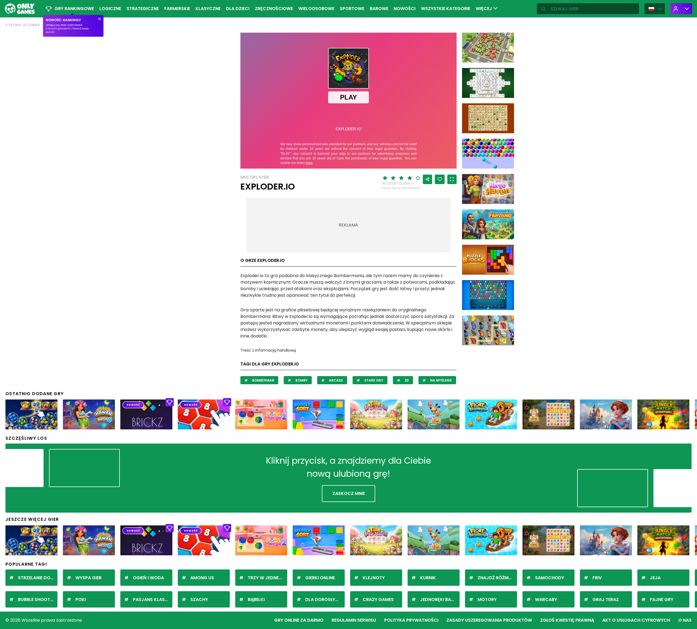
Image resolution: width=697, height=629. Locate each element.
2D (406, 380)
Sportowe (352, 8)
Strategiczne (143, 8)
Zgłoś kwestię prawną (567, 620)
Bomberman (262, 380)
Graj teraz (605, 599)
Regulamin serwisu (354, 620)
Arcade (335, 380)
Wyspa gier (88, 578)
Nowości (404, 8)
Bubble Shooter (36, 599)
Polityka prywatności (411, 620)
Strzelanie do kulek (37, 578)
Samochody (549, 578)
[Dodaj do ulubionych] (440, 179)
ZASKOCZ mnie (348, 493)
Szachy (199, 599)
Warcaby (546, 599)
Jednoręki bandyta (440, 599)
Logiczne (110, 8)
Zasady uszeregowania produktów (489, 620)
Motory (487, 599)
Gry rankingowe (74, 8)
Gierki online (320, 578)
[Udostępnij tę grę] (427, 179)
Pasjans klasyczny (152, 599)
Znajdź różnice (496, 578)
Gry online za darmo (298, 620)
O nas (685, 620)
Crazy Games (378, 599)
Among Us (202, 578)
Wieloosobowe (316, 8)
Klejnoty (374, 578)
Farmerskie (177, 8)
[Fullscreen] (452, 179)
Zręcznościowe (274, 8)
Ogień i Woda (148, 578)
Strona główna (22, 25)
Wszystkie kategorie (445, 8)
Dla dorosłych (323, 599)
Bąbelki (256, 599)
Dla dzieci (237, 8)
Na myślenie (440, 380)
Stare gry (373, 380)
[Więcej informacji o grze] (506, 56)
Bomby (301, 380)
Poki (80, 599)
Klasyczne (208, 8)
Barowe (379, 8)
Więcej (484, 8)
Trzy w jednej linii (267, 578)
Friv (597, 578)
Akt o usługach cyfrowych (636, 620)
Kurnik (428, 578)
